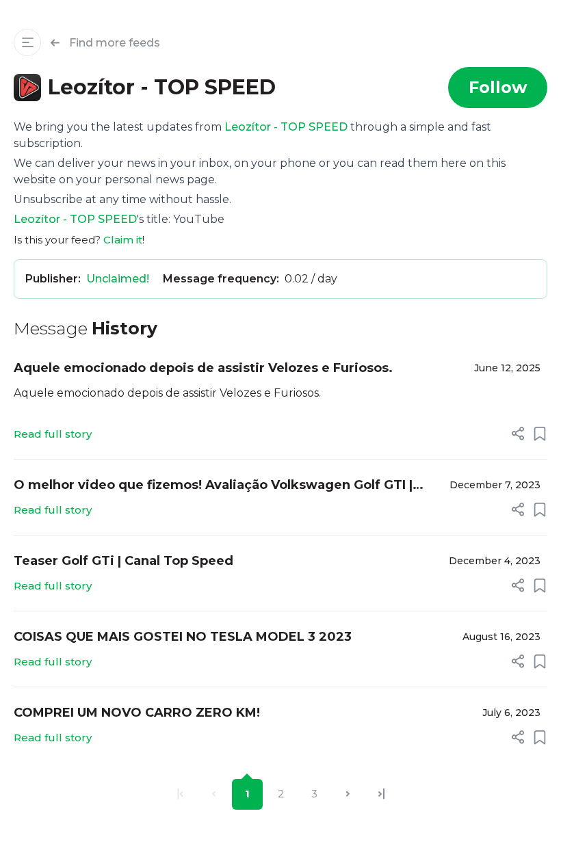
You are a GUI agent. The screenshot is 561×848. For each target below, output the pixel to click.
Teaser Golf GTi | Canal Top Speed (123, 560)
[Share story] (517, 433)
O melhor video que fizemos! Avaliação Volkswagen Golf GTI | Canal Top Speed (213, 485)
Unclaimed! (117, 278)
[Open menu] (27, 42)
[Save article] (539, 433)
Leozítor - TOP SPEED (286, 126)
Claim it (122, 239)
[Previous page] (213, 794)
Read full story (53, 433)
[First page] (180, 794)
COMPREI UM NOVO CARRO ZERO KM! (137, 712)
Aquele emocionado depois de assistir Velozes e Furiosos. (203, 367)
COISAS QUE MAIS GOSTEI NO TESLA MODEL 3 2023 (183, 636)
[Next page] (347, 794)
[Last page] (381, 794)
